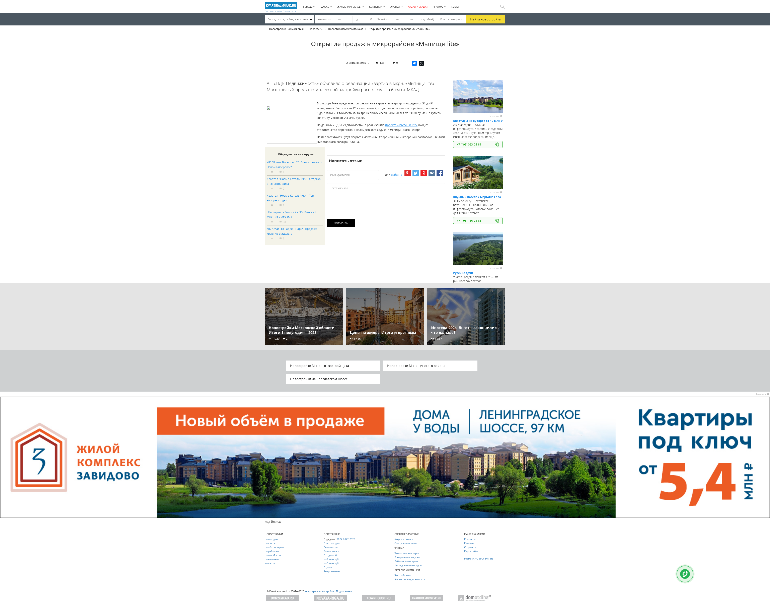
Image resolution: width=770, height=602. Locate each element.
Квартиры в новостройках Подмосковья (328, 591)
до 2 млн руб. (331, 559)
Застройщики (402, 575)
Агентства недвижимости (409, 579)
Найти (485, 19)
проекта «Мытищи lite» (401, 125)
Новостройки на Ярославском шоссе (319, 379)
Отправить (341, 223)
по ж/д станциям (275, 547)
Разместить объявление (478, 558)
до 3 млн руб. (331, 563)
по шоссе (270, 543)
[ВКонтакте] (414, 63)
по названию (272, 559)
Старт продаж (332, 543)
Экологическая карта (406, 553)
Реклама (469, 543)
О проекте (470, 547)
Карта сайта (471, 551)
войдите (396, 175)
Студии (328, 567)
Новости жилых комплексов (345, 29)
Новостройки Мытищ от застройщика (319, 366)
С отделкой (330, 555)
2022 (346, 539)
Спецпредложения (405, 543)
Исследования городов (408, 565)
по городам (271, 539)
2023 (352, 539)
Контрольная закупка (407, 557)
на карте (270, 563)
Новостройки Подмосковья (286, 29)
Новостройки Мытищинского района (416, 366)
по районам (272, 551)
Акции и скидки (418, 6)
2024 (339, 539)
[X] (421, 63)
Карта (455, 6)
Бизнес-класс (331, 551)
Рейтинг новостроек (406, 561)
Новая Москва (273, 555)
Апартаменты (332, 571)
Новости (314, 29)
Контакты (469, 539)
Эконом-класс (332, 547)
